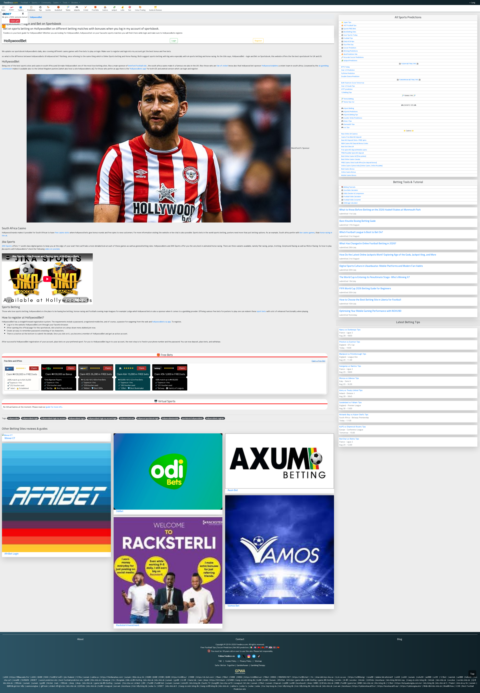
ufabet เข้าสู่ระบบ (57, 686)
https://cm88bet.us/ (253, 677)
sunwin (86, 677)
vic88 (292, 683)
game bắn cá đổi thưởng (306, 680)
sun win (117, 686)
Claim (33, 368)
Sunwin (273, 680)
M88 (316, 683)
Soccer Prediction (224, 647)
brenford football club (137, 66)
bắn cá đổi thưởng (134, 680)
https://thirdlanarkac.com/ (112, 677)
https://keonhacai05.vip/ (388, 686)
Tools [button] (65, 2)
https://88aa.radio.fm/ (20, 677)
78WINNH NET (284, 677)
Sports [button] (35, 2)
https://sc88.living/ (357, 677)
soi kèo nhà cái (464, 680)
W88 (360, 683)
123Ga (79, 677)
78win (218, 677)
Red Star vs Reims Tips (349, 439)
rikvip (206, 680)
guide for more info (54, 407)
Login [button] (174, 40)
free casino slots (62, 232)
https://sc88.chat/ (301, 677)
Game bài (192, 680)
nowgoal (238, 683)
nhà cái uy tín (462, 683)
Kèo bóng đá (380, 683)
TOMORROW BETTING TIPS (408, 79)
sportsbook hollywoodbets (192, 418)
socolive (353, 680)
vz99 (436, 677)
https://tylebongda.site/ (411, 686)
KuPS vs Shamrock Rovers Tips (352, 426)
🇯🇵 (270, 647)
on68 (397, 677)
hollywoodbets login (30, 418)
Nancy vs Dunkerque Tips (349, 330)
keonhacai (380, 680)
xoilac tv (152, 686)
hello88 (468, 677)
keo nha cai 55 (227, 683)
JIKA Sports (7, 246)
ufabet (137, 683)
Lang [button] (473, 2)
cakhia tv (234, 686)
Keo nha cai (128, 683)
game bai (352, 683)
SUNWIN (25, 680)
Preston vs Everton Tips (349, 342)
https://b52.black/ (217, 680)
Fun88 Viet (159, 683)
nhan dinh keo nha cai (325, 677)
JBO (144, 683)
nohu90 (420, 677)
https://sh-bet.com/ (205, 677)
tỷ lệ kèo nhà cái (326, 683)
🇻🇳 (278, 647)
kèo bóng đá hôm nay (396, 680)
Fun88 (150, 683)
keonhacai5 (301, 683)
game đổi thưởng (326, 680)
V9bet (261, 683)
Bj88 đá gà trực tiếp (15, 686)
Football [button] (24, 2)
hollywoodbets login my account (53, 418)
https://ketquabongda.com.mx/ (408, 683)
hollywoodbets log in (77, 418)
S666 (46, 677)
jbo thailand (69, 677)
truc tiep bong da (269, 686)
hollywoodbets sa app (161, 322)
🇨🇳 (263, 647)
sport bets (261, 311)
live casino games (307, 232)
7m (312, 677)
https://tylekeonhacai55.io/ (364, 686)
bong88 (215, 683)
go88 (177, 680)
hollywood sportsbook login (147, 418)
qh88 (87, 680)
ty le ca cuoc (341, 677)
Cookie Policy (230, 661)
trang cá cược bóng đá (245, 680)
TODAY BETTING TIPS (408, 63)
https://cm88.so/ (179, 677)
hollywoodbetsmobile (170, 418)
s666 (6, 677)
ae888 (429, 677)
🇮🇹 (251, 647)
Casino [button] (56, 2)
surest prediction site (49, 680)
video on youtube (52, 249)
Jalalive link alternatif (385, 677)
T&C (220, 661)
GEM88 (230, 680)
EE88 (161, 677)
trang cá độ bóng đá (208, 686)
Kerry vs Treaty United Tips (350, 390)
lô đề (346, 680)
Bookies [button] (75, 2)
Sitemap (258, 661)
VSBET (161, 686)
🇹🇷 (259, 647)
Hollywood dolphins (270, 66)
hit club (247, 683)
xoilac (251, 686)
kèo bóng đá (195, 683)
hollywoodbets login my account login (102, 418)
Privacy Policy (245, 661)
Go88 (259, 680)
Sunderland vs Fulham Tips (350, 402)
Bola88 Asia (449, 686)
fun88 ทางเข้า (56, 677)
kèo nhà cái (148, 680)
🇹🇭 (274, 647)
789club (18, 683)
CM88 (192, 677)
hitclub (362, 680)
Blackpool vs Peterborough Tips (352, 354)
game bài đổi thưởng (104, 683)
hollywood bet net (127, 418)
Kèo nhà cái (96, 680)
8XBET (34, 680)
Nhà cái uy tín (138, 677)
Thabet (452, 683)
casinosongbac (32, 686)
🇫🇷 (255, 647)
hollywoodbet (13, 418)
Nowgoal (106, 680)
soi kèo (338, 680)
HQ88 (148, 677)
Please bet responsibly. (263, 651)
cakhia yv (95, 677)
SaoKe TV (206, 683)
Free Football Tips (208, 647)
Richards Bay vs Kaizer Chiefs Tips (353, 414)
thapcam (277, 683)
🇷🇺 (266, 647)
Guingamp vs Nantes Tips (350, 366)
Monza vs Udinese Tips (349, 378)
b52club (290, 680)
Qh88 (40, 677)
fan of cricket (222, 66)
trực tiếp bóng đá (139, 686)
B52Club (281, 680)
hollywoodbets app (138, 68)
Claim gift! (15, 21)
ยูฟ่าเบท (44, 686)
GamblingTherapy (258, 665)
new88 (371, 677)
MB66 (239, 677)
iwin (200, 680)
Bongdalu (120, 680)
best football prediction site (71, 680)
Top (472, 673)
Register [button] (258, 40)
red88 (285, 683)
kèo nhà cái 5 (441, 683)
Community (46, 2)
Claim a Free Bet (318, 361)
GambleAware (242, 665)
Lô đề (184, 680)
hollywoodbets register (215, 418)
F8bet (225, 677)
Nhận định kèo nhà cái (432, 686)
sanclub (452, 677)
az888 (460, 677)
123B (458, 686)
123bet (443, 677)
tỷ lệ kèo (370, 680)
